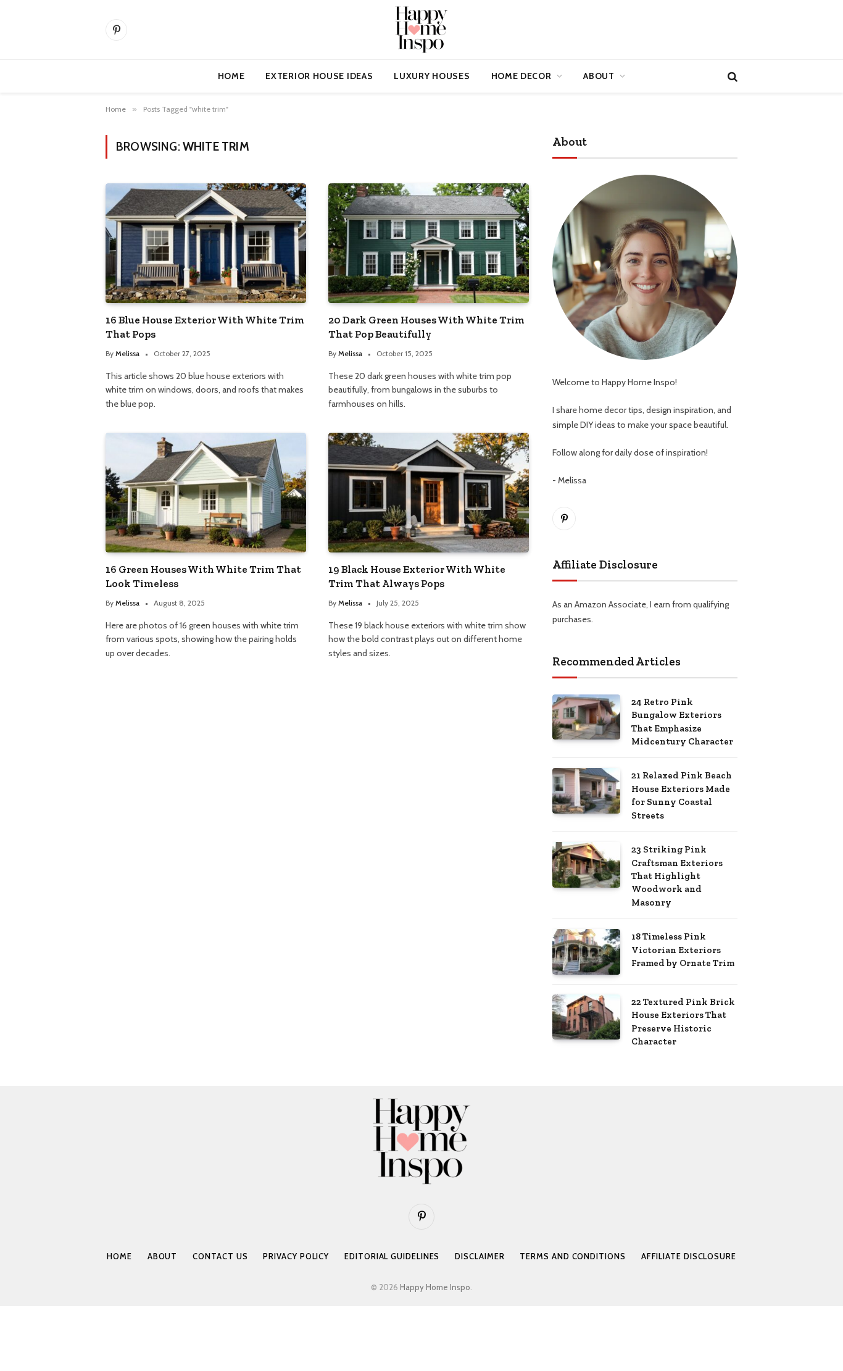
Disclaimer (479, 1256)
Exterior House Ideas (319, 75)
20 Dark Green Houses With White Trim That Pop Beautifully (426, 327)
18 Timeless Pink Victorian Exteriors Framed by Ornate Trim (682, 950)
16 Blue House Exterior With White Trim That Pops (205, 327)
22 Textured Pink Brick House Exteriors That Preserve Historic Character (683, 1021)
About (599, 75)
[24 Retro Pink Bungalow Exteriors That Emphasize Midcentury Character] (586, 717)
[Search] (731, 76)
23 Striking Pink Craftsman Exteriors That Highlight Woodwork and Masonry (677, 876)
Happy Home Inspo (435, 1287)
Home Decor (521, 75)
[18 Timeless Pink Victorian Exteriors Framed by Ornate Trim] (586, 951)
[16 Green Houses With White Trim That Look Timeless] (206, 492)
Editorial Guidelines (391, 1256)
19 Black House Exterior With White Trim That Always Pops (416, 576)
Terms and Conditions (572, 1256)
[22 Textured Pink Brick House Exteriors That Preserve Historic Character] (586, 1017)
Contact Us (220, 1256)
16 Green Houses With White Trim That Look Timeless (203, 576)
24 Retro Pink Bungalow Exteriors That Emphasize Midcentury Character (682, 721)
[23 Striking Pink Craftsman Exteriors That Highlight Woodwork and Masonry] (586, 864)
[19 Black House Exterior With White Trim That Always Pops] (428, 492)
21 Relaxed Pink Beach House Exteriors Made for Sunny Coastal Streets (681, 795)
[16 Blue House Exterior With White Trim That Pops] (206, 242)
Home (231, 75)
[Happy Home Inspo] (421, 29)
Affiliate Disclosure (688, 1256)
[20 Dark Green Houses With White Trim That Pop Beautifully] (428, 242)
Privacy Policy (296, 1256)
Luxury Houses (432, 75)
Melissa (127, 353)
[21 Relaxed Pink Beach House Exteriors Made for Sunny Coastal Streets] (586, 790)
